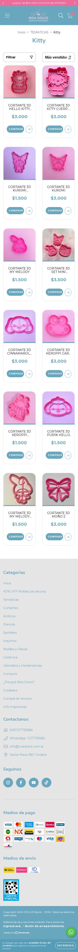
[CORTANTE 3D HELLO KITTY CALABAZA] (29, 129)
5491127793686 (21, 730)
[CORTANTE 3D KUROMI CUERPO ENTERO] (29, 211)
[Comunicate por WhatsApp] (71, 932)
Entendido (65, 945)
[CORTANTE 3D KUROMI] (68, 211)
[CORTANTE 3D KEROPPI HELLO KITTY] (29, 455)
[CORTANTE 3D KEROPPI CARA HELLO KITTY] (68, 374)
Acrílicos (9, 616)
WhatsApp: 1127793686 (27, 738)
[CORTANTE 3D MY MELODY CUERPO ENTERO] (29, 537)
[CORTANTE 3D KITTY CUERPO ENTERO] (68, 129)
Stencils (9, 624)
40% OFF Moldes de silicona (24, 591)
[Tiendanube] (16, 933)
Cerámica (10, 657)
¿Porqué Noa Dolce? (19, 682)
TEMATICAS (39, 32)
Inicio (22, 32)
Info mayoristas (15, 707)
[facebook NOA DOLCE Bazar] (21, 782)
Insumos (9, 641)
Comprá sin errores (17, 699)
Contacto (10, 674)
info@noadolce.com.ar (27, 746)
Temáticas (11, 600)
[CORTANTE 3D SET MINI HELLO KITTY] (68, 292)
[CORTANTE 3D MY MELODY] (29, 292)
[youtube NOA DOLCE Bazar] (34, 782)
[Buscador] (61, 15)
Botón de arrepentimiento (44, 926)
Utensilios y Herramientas (22, 666)
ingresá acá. (12, 926)
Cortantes (10, 608)
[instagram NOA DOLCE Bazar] (8, 782)
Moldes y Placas (15, 649)
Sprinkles (10, 633)
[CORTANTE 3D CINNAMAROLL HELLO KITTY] (29, 374)
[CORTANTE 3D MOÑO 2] (68, 537)
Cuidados (10, 690)
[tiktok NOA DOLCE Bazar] (46, 782)
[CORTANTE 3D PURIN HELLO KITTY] (68, 455)
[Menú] (7, 15)
